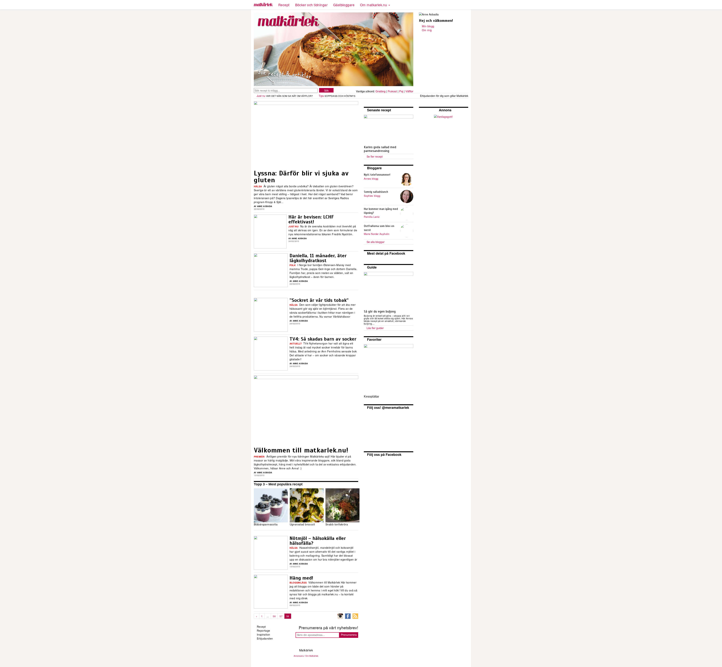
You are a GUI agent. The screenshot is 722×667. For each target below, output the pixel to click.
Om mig (427, 30)
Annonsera (299, 655)
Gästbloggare (343, 4)
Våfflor (409, 91)
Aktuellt (296, 343)
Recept (284, 4)
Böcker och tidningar (311, 4)
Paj (401, 91)
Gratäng (380, 91)
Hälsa (258, 186)
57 (281, 616)
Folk (293, 265)
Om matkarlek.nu (374, 4)
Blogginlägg (298, 582)
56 (274, 616)
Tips (321, 96)
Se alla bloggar (376, 242)
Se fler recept (375, 156)
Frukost (392, 91)
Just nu (261, 96)
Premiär (259, 456)
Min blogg (428, 26)
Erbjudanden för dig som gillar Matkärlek (444, 96)
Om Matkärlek (311, 655)
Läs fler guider (375, 328)
